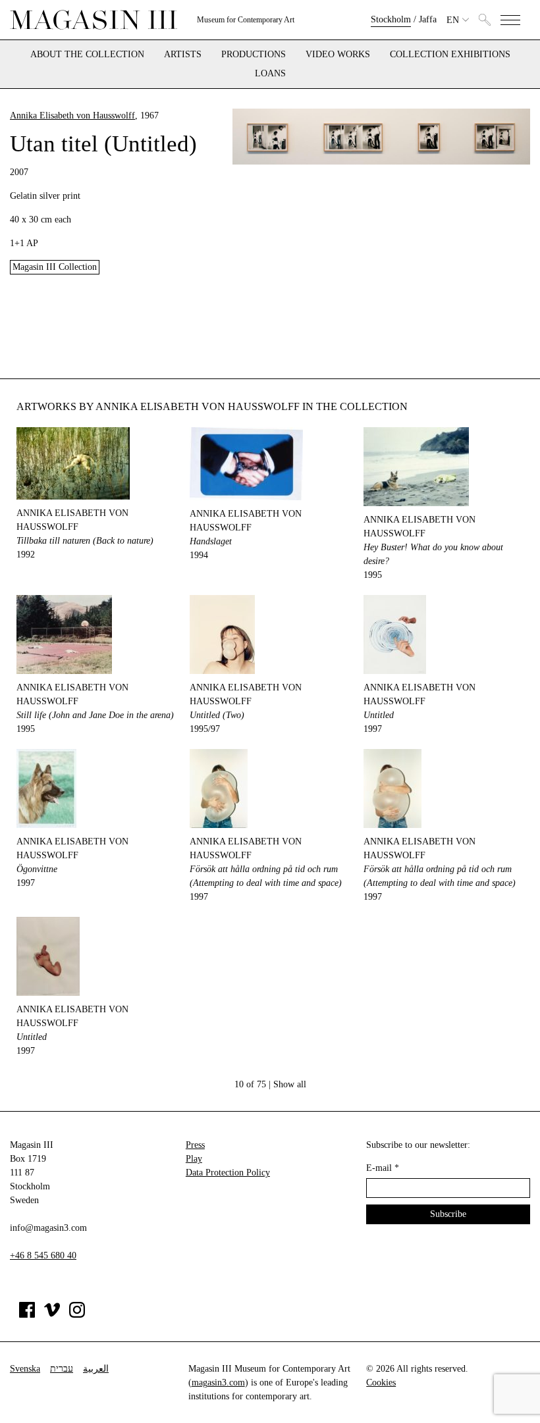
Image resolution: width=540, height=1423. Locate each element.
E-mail (382, 1168)
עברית (61, 1369)
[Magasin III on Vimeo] (52, 1315)
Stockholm (391, 19)
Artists (183, 54)
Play (194, 1159)
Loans (270, 73)
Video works (338, 54)
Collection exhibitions (450, 54)
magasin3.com (218, 1382)
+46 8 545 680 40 (43, 1255)
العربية (96, 1369)
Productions (253, 54)
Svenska (25, 1369)
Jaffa (428, 19)
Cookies (381, 1382)
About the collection (87, 54)
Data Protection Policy (228, 1172)
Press (195, 1145)
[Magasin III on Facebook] (27, 1315)
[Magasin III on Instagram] (77, 1315)
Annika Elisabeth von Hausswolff (72, 115)
